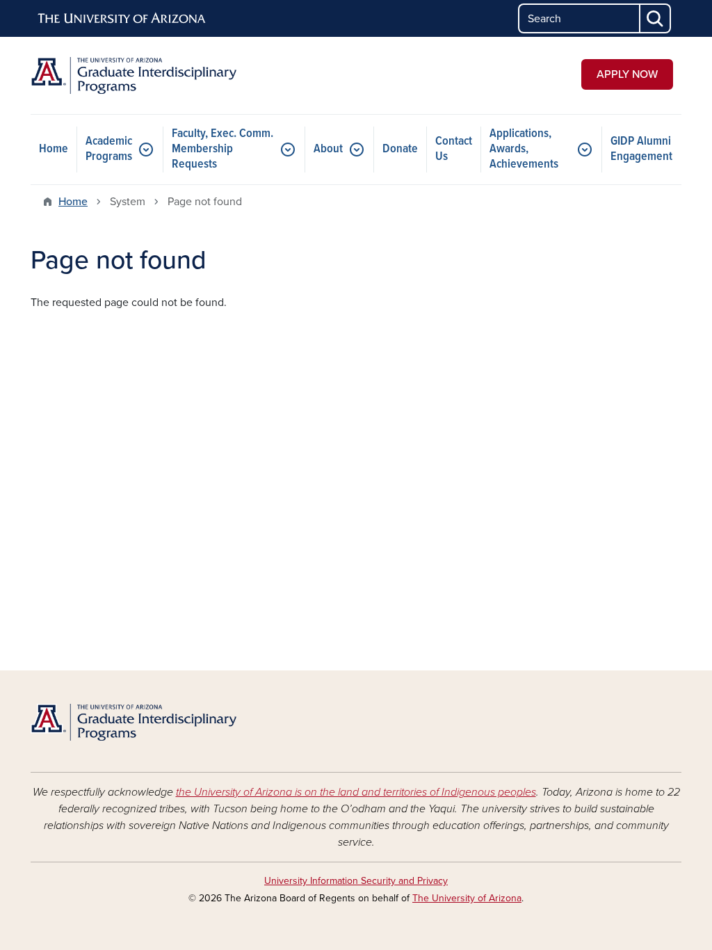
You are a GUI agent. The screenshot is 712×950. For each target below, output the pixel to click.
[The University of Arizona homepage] (122, 18)
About (328, 149)
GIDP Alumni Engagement (641, 149)
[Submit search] (655, 18)
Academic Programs (109, 149)
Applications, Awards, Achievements (524, 149)
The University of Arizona (466, 898)
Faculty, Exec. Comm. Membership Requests (222, 149)
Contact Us (453, 149)
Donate (400, 149)
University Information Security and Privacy (356, 881)
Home (53, 149)
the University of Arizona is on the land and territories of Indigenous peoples (356, 792)
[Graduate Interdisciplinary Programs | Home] (133, 75)
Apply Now (627, 74)
